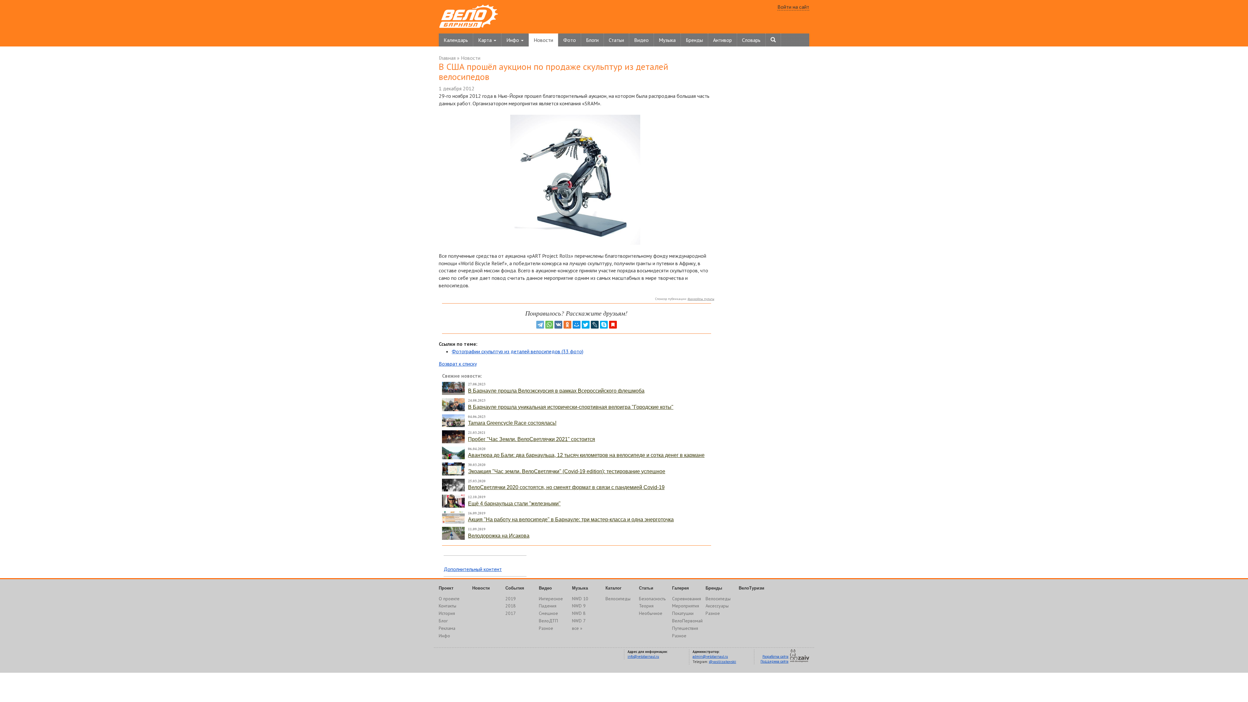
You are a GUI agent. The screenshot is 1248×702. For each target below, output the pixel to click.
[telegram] (540, 325)
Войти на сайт (793, 7)
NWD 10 (580, 599)
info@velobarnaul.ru (643, 656)
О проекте (449, 599)
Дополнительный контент (473, 569)
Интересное (551, 599)
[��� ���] (576, 325)
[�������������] (567, 325)
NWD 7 (579, 621)
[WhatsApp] (549, 325)
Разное (546, 628)
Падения (547, 606)
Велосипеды (617, 599)
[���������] (558, 325)
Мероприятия (685, 606)
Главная (447, 58)
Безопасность (652, 599)
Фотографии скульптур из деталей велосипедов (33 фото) (517, 351)
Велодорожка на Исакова (498, 536)
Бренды (694, 40)
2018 (510, 606)
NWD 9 (579, 606)
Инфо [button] (513, 40)
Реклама (447, 628)
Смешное (548, 613)
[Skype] (604, 325)
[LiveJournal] (595, 325)
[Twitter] (586, 325)
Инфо (444, 636)
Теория (646, 606)
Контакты (447, 606)
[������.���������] (613, 325)
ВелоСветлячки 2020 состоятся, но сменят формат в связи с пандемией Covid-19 (566, 487)
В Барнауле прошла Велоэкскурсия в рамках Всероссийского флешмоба (556, 391)
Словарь (751, 40)
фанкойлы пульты (701, 299)
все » (577, 628)
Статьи (616, 40)
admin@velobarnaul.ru (710, 656)
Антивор (722, 40)
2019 (510, 599)
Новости (543, 40)
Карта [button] (485, 40)
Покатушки (683, 613)
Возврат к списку (458, 363)
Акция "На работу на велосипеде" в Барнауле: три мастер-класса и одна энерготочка (571, 519)
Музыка (667, 40)
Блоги (592, 40)
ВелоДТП (548, 621)
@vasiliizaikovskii (722, 661)
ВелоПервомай (687, 621)
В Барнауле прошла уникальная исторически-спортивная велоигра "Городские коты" (570, 407)
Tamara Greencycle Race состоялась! (512, 423)
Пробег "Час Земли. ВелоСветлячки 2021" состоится (531, 439)
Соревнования (686, 599)
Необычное (650, 613)
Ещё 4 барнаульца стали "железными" (514, 503)
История (447, 613)
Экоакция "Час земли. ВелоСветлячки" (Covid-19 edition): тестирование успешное (566, 471)
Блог (443, 621)
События (514, 588)
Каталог (613, 588)
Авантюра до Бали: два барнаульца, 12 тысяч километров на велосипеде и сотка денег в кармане (586, 455)
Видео (641, 40)
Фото (569, 40)
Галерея (680, 588)
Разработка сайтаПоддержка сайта (774, 659)
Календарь (456, 40)
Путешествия (685, 628)
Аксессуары (717, 606)
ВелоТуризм (751, 588)
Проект (446, 588)
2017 (510, 613)
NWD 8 (579, 613)
